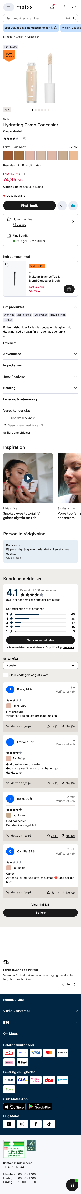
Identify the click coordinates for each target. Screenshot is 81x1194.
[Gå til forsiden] (24, 7)
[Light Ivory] (52, 155)
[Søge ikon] (74, 18)
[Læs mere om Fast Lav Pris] (23, 174)
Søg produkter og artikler (22, 18)
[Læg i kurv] (69, 289)
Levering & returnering (20, 399)
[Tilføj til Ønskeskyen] (73, 205)
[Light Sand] (74, 155)
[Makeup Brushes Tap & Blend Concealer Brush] (40, 278)
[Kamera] (68, 18)
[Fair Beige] (30, 155)
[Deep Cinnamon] (8, 155)
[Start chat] (72, 1185)
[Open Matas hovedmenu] (8, 7)
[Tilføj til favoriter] (62, 205)
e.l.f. (6, 119)
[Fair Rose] (41, 155)
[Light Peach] (63, 155)
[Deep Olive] (19, 155)
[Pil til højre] (75, 984)
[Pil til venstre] (63, 984)
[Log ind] (52, 7)
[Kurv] (74, 7)
